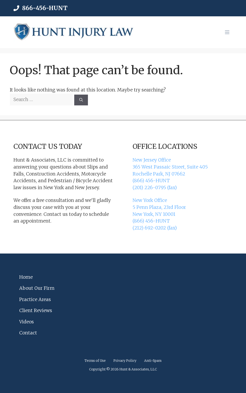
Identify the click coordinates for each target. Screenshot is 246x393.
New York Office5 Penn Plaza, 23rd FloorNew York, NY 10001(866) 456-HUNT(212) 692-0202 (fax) (159, 214)
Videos (26, 322)
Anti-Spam (152, 361)
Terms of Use (95, 361)
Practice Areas (35, 299)
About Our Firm (37, 288)
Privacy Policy (124, 361)
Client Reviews (35, 310)
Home (26, 277)
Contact (28, 333)
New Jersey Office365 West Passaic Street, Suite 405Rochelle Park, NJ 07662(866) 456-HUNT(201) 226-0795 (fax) (170, 173)
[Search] (81, 100)
